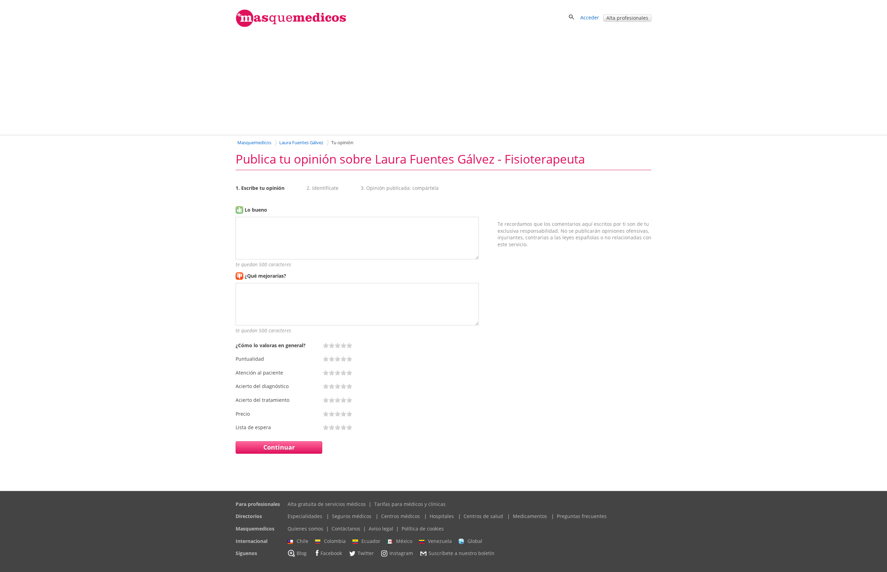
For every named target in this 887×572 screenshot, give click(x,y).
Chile (302, 541)
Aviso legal (381, 528)
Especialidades (305, 516)
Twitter (366, 553)
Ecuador (370, 541)
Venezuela (440, 541)
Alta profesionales (627, 18)
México (404, 541)
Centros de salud (483, 516)
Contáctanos (346, 528)
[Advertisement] (443, 80)
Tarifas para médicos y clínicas (410, 504)
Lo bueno (256, 209)
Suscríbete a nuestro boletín (461, 553)
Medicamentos (530, 516)
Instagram (401, 553)
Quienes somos (305, 528)
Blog (302, 553)
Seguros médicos (351, 516)
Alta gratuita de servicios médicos (327, 504)
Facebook (331, 553)
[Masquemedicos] (291, 25)
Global (474, 541)
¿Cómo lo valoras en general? (271, 345)
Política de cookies (423, 528)
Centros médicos (400, 516)
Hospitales (442, 516)
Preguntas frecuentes (582, 516)
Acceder (589, 17)
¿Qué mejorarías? (265, 276)
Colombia (335, 541)
